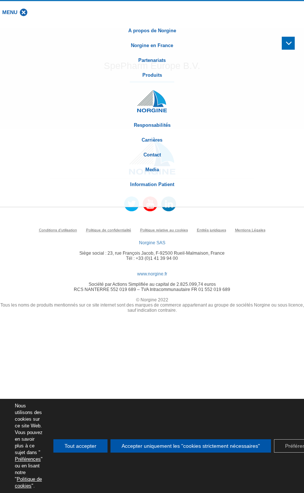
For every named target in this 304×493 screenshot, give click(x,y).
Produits (152, 75)
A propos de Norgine (152, 30)
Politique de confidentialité (108, 230)
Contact (152, 155)
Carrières (152, 140)
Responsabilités (152, 125)
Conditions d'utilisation (58, 230)
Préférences (28, 459)
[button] (9, 12)
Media (152, 169)
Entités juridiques (211, 230)
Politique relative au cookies (164, 230)
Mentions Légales (250, 230)
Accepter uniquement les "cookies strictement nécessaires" (191, 446)
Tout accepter (80, 446)
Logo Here (152, 97)
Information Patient (152, 184)
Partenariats (152, 60)
